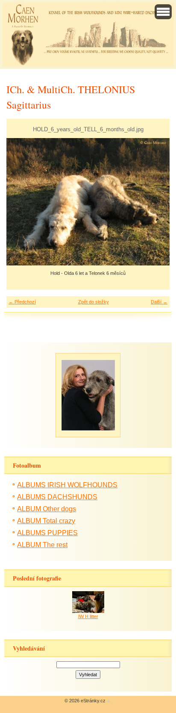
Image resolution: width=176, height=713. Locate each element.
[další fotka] (155, 202)
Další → (159, 301)
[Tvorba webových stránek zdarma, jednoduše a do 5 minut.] (108, 701)
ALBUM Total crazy (46, 520)
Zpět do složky (93, 301)
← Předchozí (22, 301)
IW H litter (88, 616)
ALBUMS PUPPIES (47, 532)
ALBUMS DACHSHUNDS (57, 497)
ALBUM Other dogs (46, 509)
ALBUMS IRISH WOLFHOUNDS (67, 485)
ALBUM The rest (42, 544)
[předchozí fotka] (20, 202)
